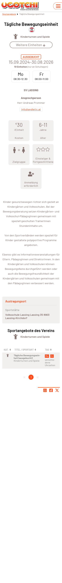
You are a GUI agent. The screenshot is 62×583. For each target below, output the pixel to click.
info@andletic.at (31, 109)
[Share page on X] (57, 390)
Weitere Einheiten (29, 45)
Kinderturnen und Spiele (35, 36)
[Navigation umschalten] (58, 6)
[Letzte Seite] (37, 377)
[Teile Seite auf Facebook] (51, 390)
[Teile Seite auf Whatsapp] (45, 390)
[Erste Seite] (24, 377)
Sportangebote (9, 14)
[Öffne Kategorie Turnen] (15, 36)
